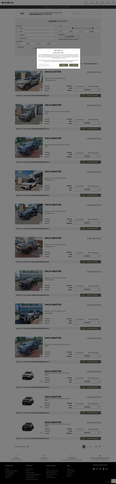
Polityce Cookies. (70, 61)
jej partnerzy (46, 54)
